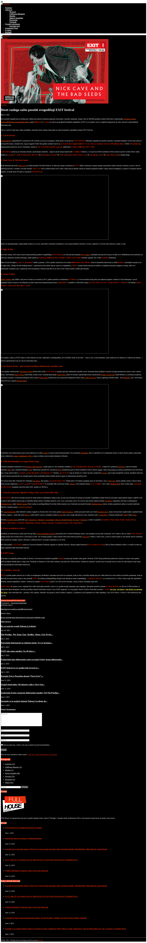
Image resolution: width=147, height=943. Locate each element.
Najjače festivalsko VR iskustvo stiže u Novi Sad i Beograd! (26, 871)
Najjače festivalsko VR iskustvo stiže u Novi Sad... (23, 684)
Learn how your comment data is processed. (42, 754)
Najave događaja (16, 18)
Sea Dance (121, 589)
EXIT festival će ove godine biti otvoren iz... (20, 668)
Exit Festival (8, 600)
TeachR (41, 940)
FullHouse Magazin (17, 14)
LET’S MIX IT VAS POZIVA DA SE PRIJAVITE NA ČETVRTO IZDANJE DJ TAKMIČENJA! (41, 860)
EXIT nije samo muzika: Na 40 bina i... (18, 651)
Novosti (12, 12)
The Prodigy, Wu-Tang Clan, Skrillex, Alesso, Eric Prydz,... (27, 634)
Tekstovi (8, 10)
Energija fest (14, 26)
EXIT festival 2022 (18, 600)
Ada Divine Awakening (133, 589)
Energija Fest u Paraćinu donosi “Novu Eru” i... (22, 676)
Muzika (12, 16)
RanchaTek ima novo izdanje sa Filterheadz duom (23, 838)
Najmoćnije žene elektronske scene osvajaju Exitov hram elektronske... (32, 659)
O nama (8, 30)
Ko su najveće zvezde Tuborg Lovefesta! (18, 626)
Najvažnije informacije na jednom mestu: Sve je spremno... (27, 643)
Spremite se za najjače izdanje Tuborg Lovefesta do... (24, 701)
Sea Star (113, 589)
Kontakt (8, 32)
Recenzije (13, 20)
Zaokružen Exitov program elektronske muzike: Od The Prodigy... (30, 693)
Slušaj (9, 782)
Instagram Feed (11, 28)
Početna (8, 8)
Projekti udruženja (12, 24)
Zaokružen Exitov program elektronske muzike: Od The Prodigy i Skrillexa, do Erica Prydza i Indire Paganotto (46, 918)
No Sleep (4, 592)
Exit (2, 600)
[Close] (2, 2)
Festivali (12, 22)
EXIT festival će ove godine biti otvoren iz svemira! (23, 828)
